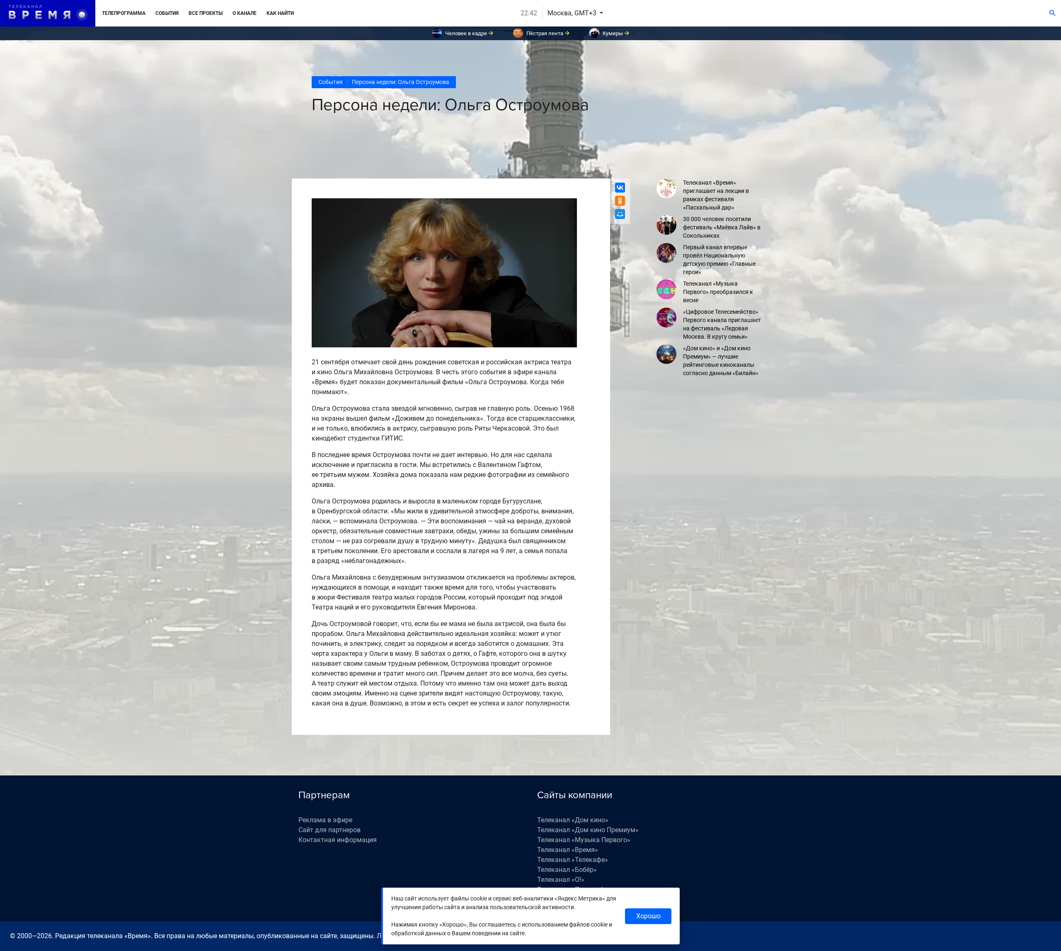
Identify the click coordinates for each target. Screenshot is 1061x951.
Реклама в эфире (325, 820)
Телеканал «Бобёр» (567, 870)
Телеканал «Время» (567, 850)
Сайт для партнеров (329, 830)
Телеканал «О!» (560, 880)
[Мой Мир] (620, 214)
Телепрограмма (123, 13)
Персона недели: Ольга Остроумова (400, 82)
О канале (245, 13)
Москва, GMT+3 (572, 13)
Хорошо (648, 916)
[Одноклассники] (620, 201)
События (167, 13)
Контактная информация (337, 840)
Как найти (280, 13)
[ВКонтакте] (620, 188)
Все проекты (206, 13)
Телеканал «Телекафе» (572, 860)
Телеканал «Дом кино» (572, 820)
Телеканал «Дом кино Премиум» (588, 830)
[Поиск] (1052, 13)
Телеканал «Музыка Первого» (583, 840)
